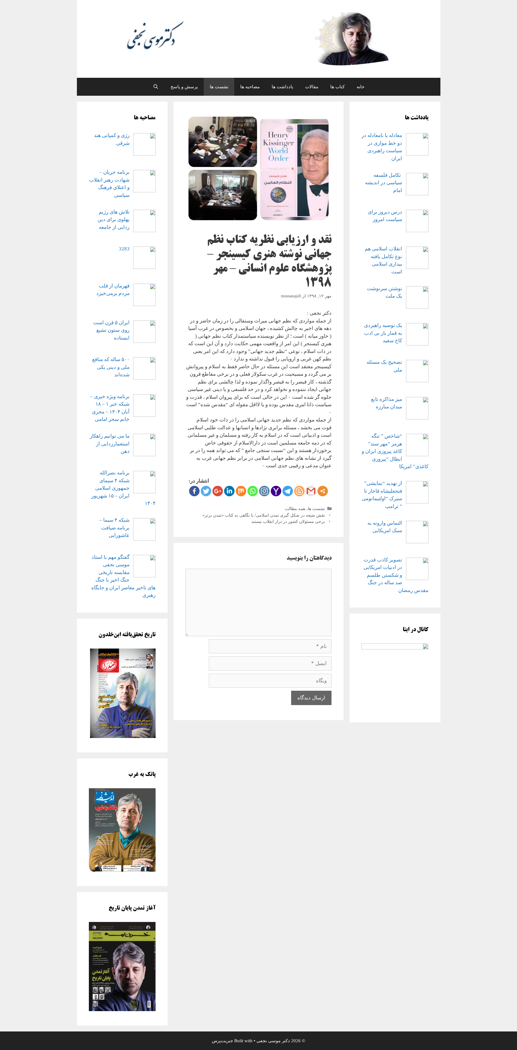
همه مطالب (295, 508)
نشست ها (219, 86)
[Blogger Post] (299, 491)
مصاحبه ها (250, 86)
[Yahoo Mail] (276, 491)
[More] (322, 491)
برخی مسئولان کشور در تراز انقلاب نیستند (288, 521)
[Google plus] (217, 491)
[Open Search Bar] (155, 87)
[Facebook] (194, 491)
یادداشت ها (282, 86)
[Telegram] (287, 491)
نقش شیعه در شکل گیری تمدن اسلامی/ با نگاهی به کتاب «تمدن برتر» (264, 515)
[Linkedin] (229, 491)
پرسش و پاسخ (184, 86)
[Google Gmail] (311, 491)
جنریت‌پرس (222, 1040)
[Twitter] (206, 491)
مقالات (311, 86)
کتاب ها (337, 86)
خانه (360, 86)
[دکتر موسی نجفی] (258, 38)
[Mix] (241, 491)
